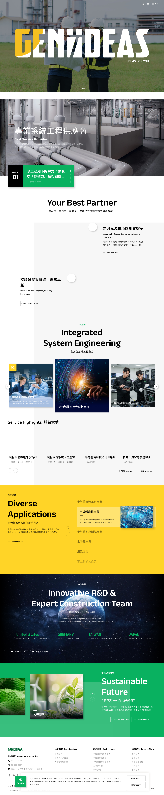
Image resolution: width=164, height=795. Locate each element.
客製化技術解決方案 (97, 457)
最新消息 (135, 758)
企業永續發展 (137, 762)
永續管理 (42, 711)
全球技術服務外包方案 (23, 403)
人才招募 (135, 766)
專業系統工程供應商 (51, 131)
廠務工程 (64, 399)
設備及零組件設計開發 (125, 403)
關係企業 (135, 770)
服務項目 (58, 754)
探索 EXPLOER (112, 252)
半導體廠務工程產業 (101, 754)
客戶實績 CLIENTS (125, 471)
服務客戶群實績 (61, 758)
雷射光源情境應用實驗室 (123, 228)
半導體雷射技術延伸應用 (24, 457)
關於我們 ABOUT (21, 651)
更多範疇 (97, 770)
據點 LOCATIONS (42, 651)
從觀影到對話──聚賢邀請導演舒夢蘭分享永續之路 (46, 176)
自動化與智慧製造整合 (61, 457)
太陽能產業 (98, 766)
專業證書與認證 (61, 762)
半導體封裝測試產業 (101, 762)
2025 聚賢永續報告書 (121, 719)
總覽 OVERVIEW (146, 471)
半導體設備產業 (100, 758)
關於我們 (135, 754)
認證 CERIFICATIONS (30, 303)
